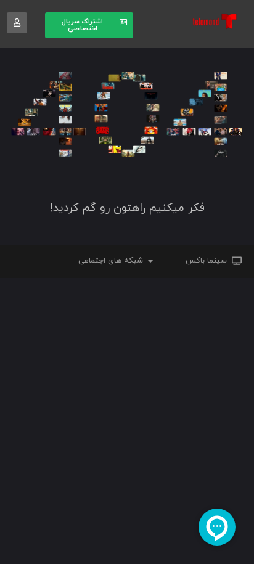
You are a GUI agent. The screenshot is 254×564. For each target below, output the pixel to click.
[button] (89, 25)
